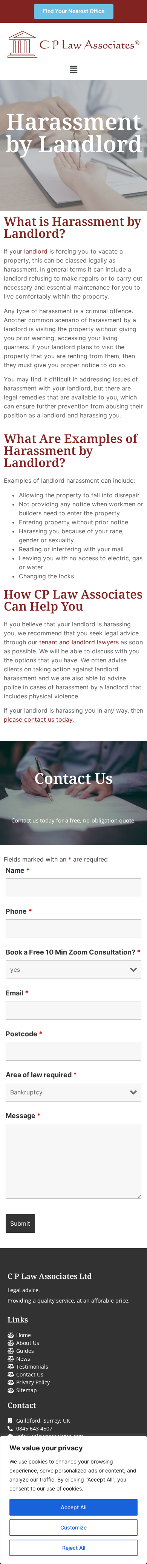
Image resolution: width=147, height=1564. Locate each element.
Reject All (73, 1547)
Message (23, 1116)
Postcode (24, 1034)
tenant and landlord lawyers (80, 642)
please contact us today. (40, 719)
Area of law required (41, 1075)
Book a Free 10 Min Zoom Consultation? (73, 952)
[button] (73, 69)
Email (17, 993)
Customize (73, 1527)
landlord (34, 251)
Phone (19, 911)
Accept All (73, 1507)
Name (18, 870)
